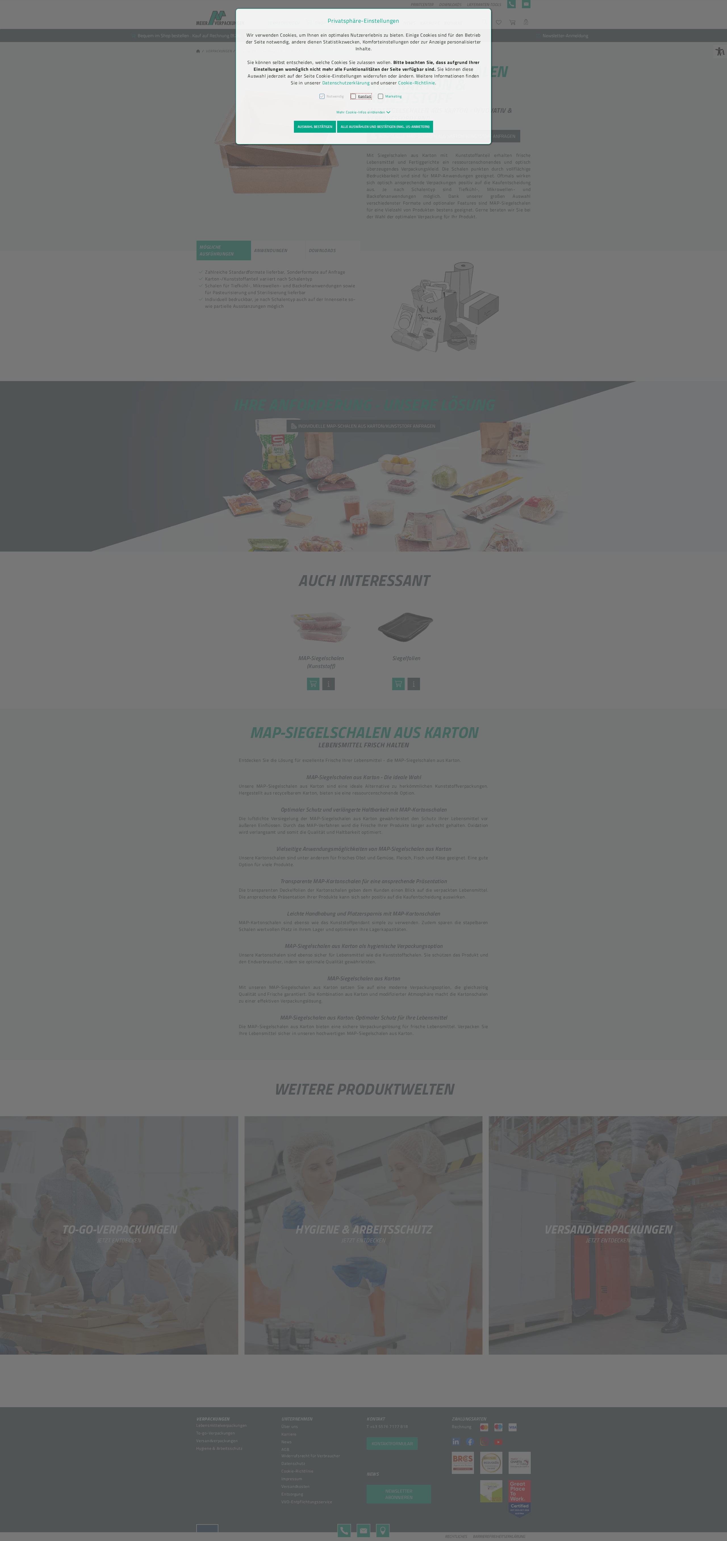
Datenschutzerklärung (346, 82)
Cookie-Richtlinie (416, 82)
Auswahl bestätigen (315, 126)
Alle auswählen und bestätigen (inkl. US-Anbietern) (385, 126)
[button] (364, 112)
